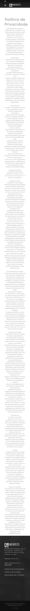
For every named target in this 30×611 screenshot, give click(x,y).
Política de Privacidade (14, 569)
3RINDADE (19, 605)
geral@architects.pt (14, 563)
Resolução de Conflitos (14, 575)
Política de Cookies (13, 572)
